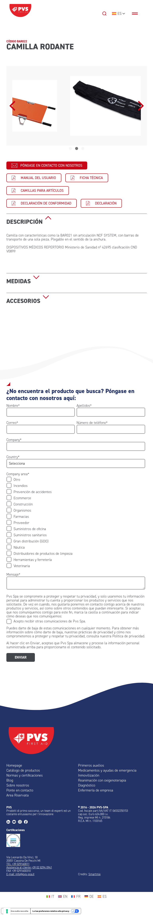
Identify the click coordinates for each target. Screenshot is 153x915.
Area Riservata (17, 795)
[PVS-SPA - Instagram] (21, 822)
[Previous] (13, 106)
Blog (9, 780)
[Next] (140, 106)
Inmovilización (88, 775)
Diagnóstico (86, 785)
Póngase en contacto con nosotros (51, 165)
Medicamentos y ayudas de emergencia (107, 770)
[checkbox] (75, 522)
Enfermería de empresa (95, 790)
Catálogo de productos (23, 770)
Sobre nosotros (17, 785)
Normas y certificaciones (24, 775)
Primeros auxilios (91, 765)
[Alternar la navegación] (137, 14)
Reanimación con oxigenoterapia (102, 780)
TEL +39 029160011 (17, 864)
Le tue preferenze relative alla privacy (50, 911)
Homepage (14, 765)
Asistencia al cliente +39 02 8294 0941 (29, 867)
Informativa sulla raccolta (15, 911)
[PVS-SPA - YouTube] (15, 822)
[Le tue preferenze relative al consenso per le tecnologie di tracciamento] (7, 911)
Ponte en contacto (19, 790)
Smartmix (94, 874)
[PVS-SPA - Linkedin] (9, 822)
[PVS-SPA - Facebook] (27, 822)
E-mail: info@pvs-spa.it (20, 874)
